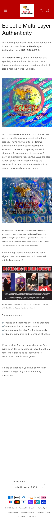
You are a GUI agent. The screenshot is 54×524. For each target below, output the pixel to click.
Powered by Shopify (27, 508)
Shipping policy (43, 512)
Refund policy (43, 508)
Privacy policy (12, 512)
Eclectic (15, 508)
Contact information (28, 516)
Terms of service (27, 512)
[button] (5, 10)
